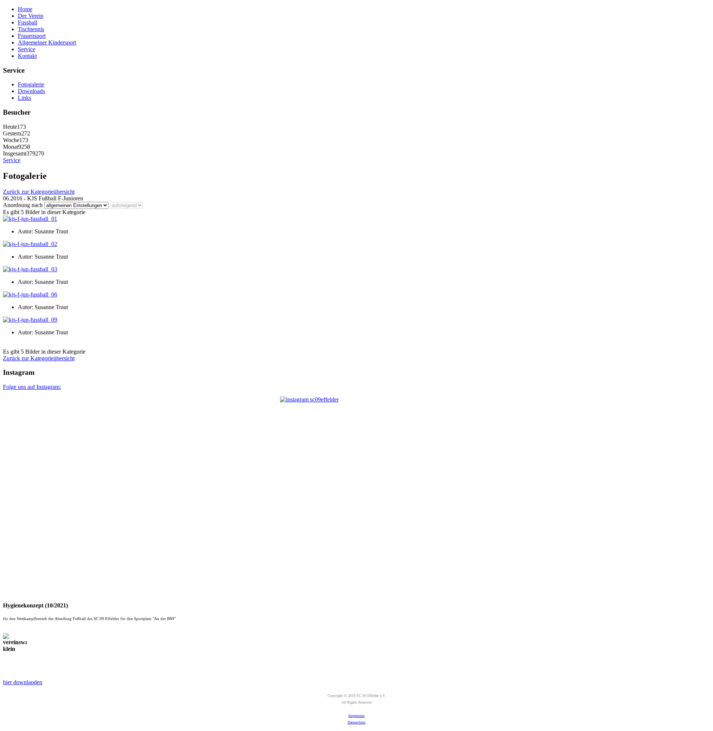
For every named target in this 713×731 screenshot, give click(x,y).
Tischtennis (31, 29)
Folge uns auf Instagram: (32, 387)
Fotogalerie (31, 84)
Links (24, 98)
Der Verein (30, 16)
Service (26, 49)
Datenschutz (356, 722)
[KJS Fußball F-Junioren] (30, 219)
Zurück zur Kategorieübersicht (39, 192)
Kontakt (27, 56)
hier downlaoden (22, 682)
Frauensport (32, 36)
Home (25, 9)
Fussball (27, 22)
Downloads (31, 91)
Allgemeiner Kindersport (47, 42)
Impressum (356, 716)
